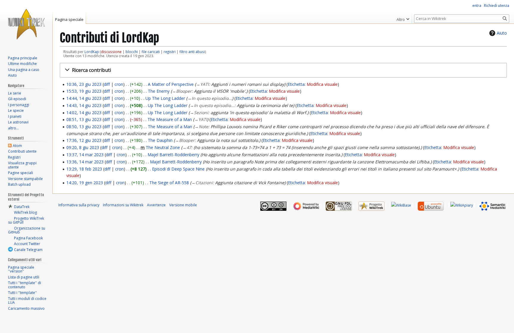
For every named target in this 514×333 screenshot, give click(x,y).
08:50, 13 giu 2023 (83, 126)
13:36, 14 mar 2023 (85, 162)
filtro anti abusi (192, 51)
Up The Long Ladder (165, 98)
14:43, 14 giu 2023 (83, 105)
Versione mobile (183, 204)
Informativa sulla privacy (78, 204)
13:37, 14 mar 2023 (85, 154)
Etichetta (296, 84)
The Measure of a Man (170, 119)
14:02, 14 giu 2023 (83, 112)
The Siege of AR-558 (169, 182)
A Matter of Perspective (171, 84)
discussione (111, 51)
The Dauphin (160, 140)
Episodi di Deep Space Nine (178, 169)
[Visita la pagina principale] (26, 24)
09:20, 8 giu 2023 (82, 147)
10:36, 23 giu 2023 (83, 84)
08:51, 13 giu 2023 (83, 119)
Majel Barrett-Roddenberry (173, 154)
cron (119, 84)
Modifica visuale (322, 84)
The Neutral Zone (163, 147)
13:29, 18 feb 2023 (84, 169)
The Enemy (159, 91)
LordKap (91, 51)
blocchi (132, 51)
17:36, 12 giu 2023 (83, 140)
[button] (283, 70)
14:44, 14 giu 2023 (83, 98)
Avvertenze (156, 204)
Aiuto (502, 33)
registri (169, 51)
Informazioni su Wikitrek (123, 204)
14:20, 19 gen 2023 (84, 182)
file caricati (151, 51)
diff (107, 84)
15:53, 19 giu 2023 (83, 91)
